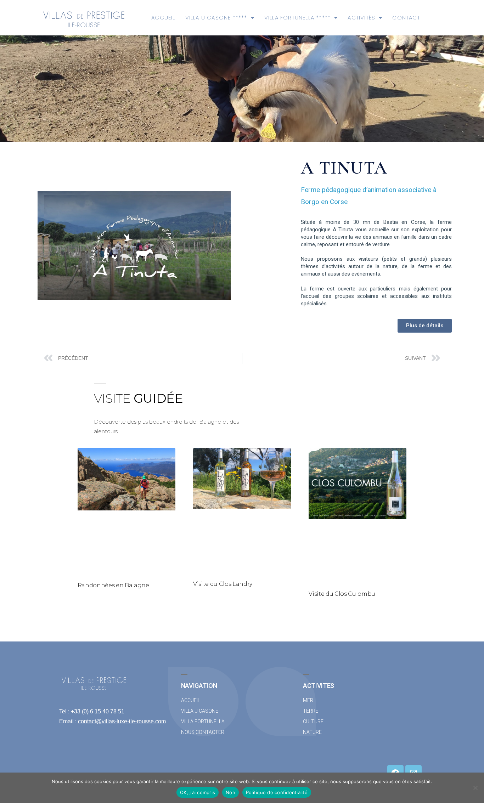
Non (230, 792)
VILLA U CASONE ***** (216, 17)
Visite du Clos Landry (222, 584)
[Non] (475, 787)
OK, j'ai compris (197, 792)
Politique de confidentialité (277, 792)
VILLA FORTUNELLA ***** (297, 17)
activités (361, 17)
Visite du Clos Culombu (342, 593)
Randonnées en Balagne (113, 585)
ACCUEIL (163, 17)
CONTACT (406, 17)
